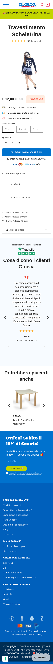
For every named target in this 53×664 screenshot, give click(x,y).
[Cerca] (42, 5)
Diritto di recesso (38, 631)
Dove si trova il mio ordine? (17, 510)
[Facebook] (11, 618)
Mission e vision (11, 604)
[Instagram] (22, 618)
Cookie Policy (35, 634)
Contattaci (8, 534)
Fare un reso (10, 519)
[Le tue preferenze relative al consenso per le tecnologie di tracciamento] (5, 659)
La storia (7, 594)
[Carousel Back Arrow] (5, 317)
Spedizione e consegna (15, 514)
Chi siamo (8, 589)
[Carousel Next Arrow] (48, 317)
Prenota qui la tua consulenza (19, 577)
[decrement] (5, 142)
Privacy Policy (18, 634)
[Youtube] (32, 618)
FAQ (5, 529)
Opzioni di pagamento (15, 524)
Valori (6, 599)
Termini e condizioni (16, 631)
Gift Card (8, 563)
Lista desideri (10, 551)
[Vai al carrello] (47, 5)
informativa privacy (33, 474)
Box (5, 567)
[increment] (19, 142)
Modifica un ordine (13, 505)
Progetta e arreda (12, 572)
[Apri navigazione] (6, 4)
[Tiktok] (42, 618)
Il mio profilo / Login (14, 546)
